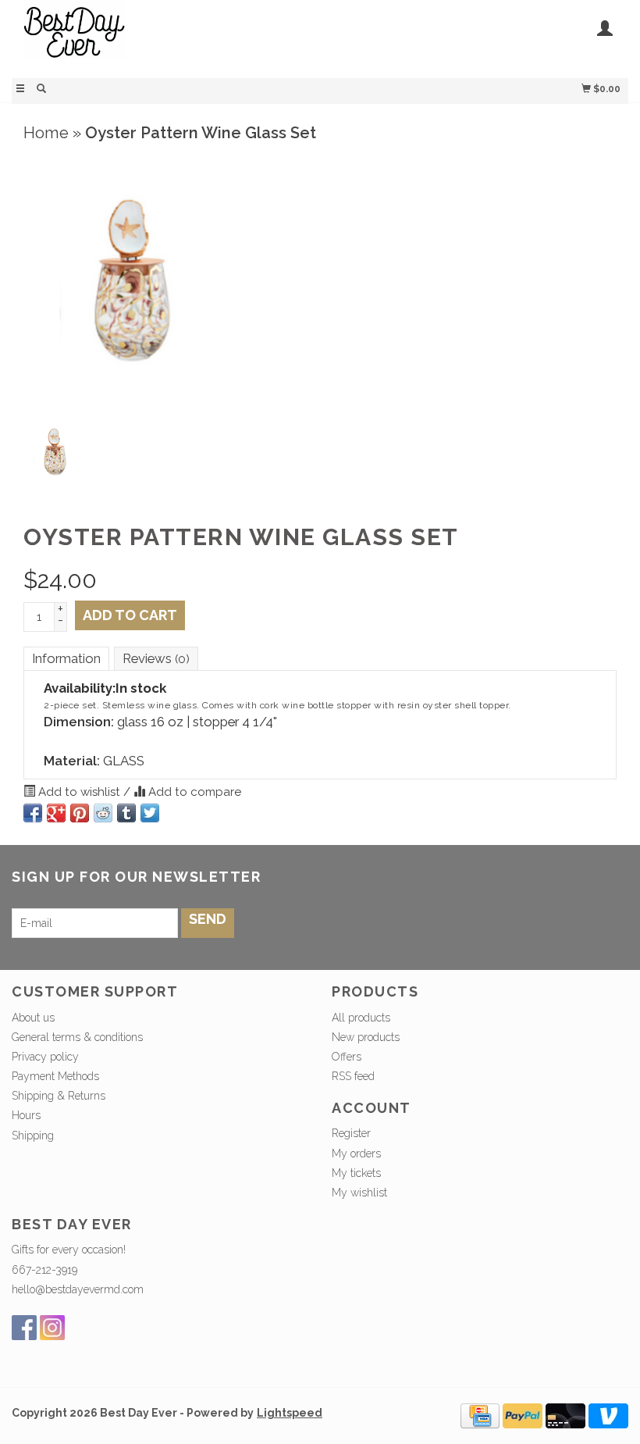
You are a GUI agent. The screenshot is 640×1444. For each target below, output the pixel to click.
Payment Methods (55, 1076)
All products (361, 1017)
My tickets (356, 1173)
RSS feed (353, 1076)
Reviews (156, 658)
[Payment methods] (480, 1415)
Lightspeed (289, 1413)
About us (33, 1017)
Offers (346, 1056)
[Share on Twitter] (149, 813)
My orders (356, 1153)
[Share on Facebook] (32, 813)
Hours (26, 1115)
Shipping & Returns (58, 1095)
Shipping (33, 1135)
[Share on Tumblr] (126, 813)
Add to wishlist (79, 792)
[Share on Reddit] (103, 813)
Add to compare (193, 792)
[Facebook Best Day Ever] (24, 1327)
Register (351, 1133)
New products (366, 1037)
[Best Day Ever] (165, 37)
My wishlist (359, 1192)
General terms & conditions (77, 1037)
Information (66, 658)
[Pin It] (79, 813)
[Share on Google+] (56, 813)
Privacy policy (45, 1056)
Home (46, 132)
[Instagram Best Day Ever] (52, 1327)
